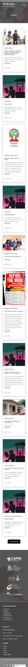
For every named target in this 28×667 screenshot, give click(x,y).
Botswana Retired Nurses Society (11, 158)
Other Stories (7, 516)
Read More (7, 63)
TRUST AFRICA (7, 654)
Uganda (11, 48)
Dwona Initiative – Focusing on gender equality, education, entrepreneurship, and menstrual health (13, 52)
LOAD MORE (14, 541)
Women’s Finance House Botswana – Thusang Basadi (12, 372)
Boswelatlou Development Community (12, 421)
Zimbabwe (11, 465)
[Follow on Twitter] (7, 665)
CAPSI (5, 646)
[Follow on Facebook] (4, 665)
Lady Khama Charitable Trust (12, 256)
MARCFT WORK (8, 519)
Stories (6, 48)
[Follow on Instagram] (10, 665)
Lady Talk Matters (9, 215)
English (17, 665)
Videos (16, 155)
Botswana (6, 155)
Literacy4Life (8, 104)
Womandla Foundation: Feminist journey (13, 468)
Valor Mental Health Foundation (13, 311)
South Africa (7, 101)
